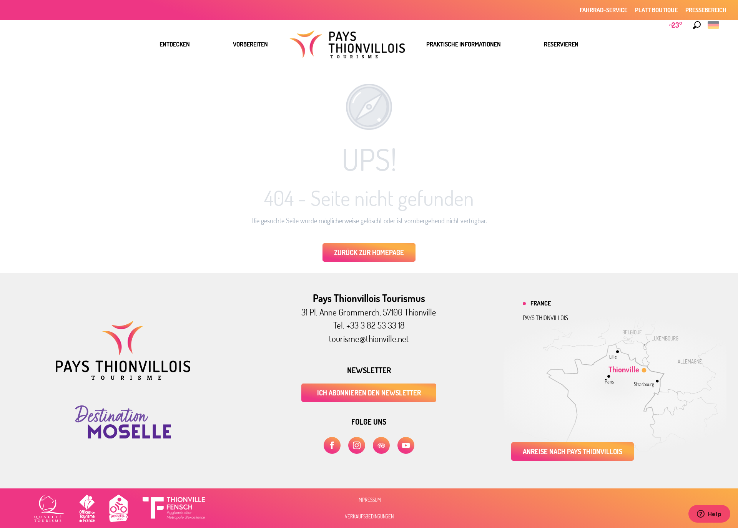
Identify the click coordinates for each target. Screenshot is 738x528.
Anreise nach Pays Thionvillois (572, 451)
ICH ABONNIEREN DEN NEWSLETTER (369, 393)
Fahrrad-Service (603, 10)
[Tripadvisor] (381, 445)
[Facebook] (332, 445)
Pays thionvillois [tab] (545, 318)
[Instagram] (356, 445)
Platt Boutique (656, 10)
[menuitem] (174, 44)
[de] (714, 25)
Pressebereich (705, 10)
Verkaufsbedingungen (369, 516)
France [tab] (540, 303)
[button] (697, 25)
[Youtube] (405, 445)
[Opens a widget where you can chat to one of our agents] (709, 514)
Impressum (369, 500)
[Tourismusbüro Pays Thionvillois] (123, 378)
